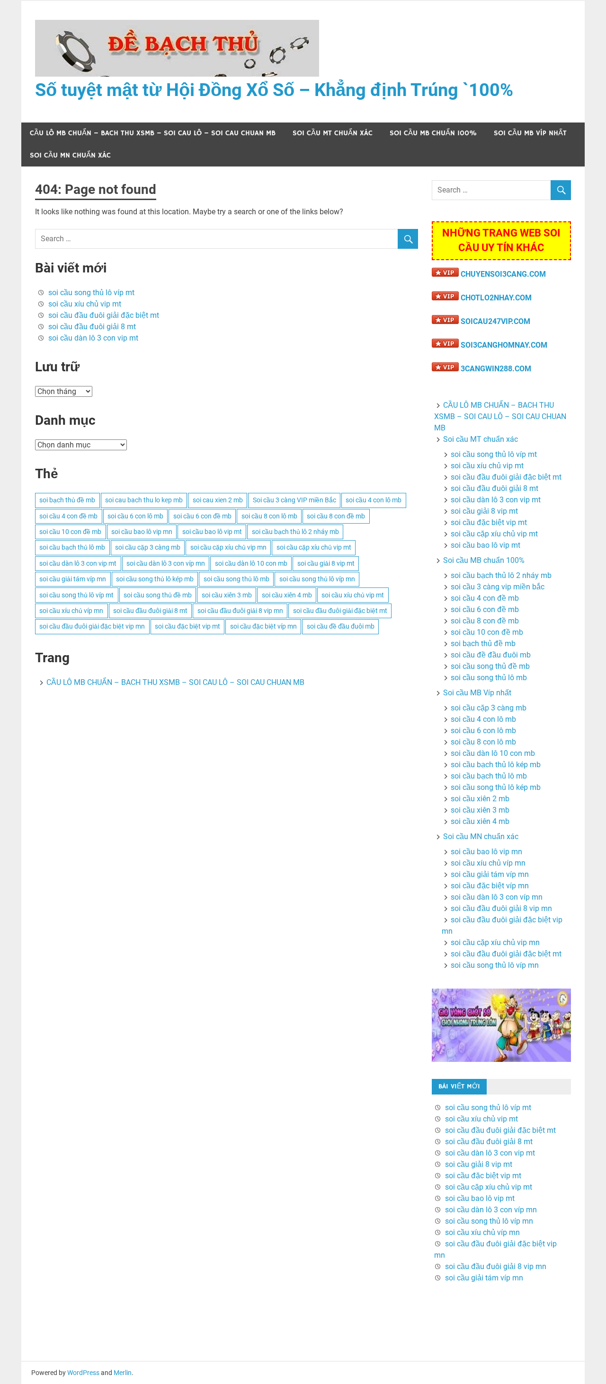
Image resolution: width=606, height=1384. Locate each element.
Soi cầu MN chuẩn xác (70, 155)
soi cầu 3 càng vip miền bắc (497, 586)
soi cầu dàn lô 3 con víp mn (165, 563)
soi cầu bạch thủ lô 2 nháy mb (295, 531)
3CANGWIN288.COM (496, 368)
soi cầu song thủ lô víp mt (91, 292)
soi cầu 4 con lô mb (373, 500)
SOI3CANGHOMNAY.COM (504, 345)
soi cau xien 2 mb (218, 500)
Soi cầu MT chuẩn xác (333, 133)
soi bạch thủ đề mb (67, 500)
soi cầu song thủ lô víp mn (317, 579)
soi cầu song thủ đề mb (158, 595)
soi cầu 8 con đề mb (336, 516)
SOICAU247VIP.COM (495, 321)
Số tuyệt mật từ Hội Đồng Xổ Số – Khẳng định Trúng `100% (274, 89)
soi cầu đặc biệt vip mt (187, 626)
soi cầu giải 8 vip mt (326, 563)
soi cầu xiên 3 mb (227, 595)
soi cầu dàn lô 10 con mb (251, 563)
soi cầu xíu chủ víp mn (71, 610)
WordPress (83, 1372)
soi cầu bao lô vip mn (141, 531)
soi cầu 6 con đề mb (202, 516)
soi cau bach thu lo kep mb (144, 500)
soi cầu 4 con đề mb (68, 516)
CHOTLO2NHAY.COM (496, 297)
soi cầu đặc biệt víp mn (263, 626)
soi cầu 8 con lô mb (269, 516)
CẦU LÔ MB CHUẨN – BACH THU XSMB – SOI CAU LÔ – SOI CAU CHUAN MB (153, 133)
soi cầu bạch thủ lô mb (72, 547)
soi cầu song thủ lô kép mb (155, 579)
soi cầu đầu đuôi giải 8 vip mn (240, 610)
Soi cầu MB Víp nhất (530, 133)
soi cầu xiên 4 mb (287, 595)
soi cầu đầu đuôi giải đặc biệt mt (103, 315)
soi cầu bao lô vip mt (212, 531)
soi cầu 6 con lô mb (135, 516)
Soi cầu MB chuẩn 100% (433, 133)
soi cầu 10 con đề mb (70, 531)
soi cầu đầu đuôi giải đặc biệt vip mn (92, 626)
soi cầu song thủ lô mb (236, 579)
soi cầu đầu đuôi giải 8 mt (92, 326)
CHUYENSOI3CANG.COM (503, 274)
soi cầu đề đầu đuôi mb (340, 626)
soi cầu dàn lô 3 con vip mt (93, 337)
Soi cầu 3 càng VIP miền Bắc (294, 500)
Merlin (123, 1372)
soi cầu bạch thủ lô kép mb (496, 764)
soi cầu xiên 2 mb (480, 798)
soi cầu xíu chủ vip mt (84, 303)
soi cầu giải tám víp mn (72, 579)
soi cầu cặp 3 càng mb (147, 547)
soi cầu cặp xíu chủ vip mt (313, 547)
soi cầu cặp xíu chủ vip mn (228, 547)
